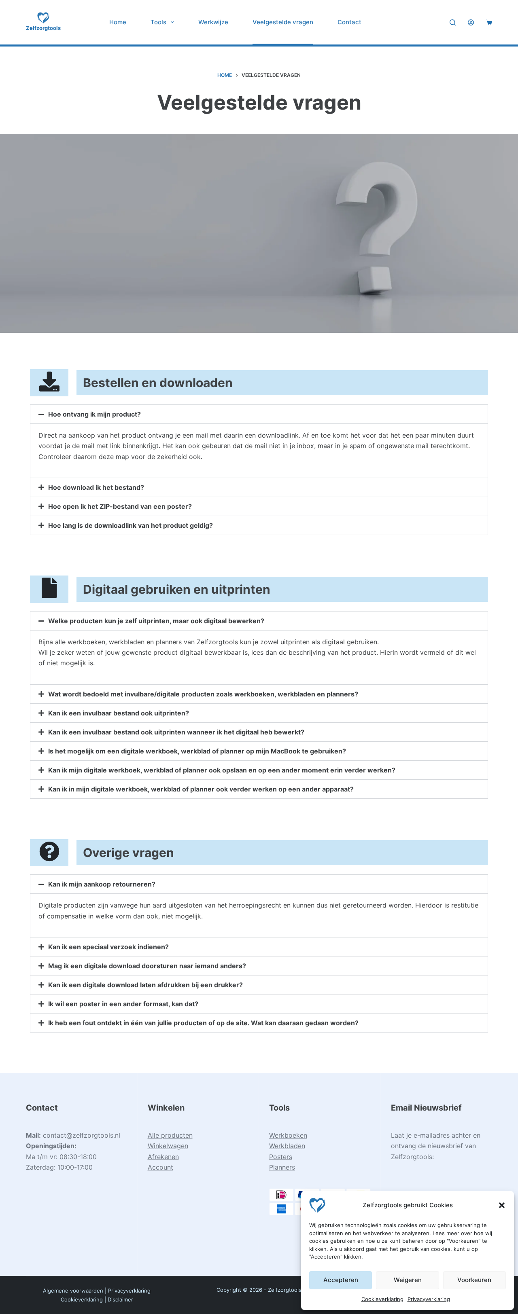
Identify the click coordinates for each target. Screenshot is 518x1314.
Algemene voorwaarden (73, 1290)
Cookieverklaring (382, 1299)
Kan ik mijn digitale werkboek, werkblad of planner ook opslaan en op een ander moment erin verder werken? (221, 770)
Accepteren (340, 1280)
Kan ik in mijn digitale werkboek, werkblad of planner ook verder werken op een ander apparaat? (201, 789)
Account (160, 1167)
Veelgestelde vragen (283, 22)
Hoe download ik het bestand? (96, 487)
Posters (280, 1157)
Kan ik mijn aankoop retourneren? (101, 884)
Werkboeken (288, 1135)
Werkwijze (213, 22)
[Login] (471, 22)
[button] (502, 1205)
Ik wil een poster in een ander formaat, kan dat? (123, 1004)
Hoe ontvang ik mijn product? (94, 414)
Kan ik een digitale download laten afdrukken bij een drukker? (145, 985)
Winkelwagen (168, 1146)
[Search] (453, 22)
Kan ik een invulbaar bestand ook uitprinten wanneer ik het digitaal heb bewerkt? (176, 732)
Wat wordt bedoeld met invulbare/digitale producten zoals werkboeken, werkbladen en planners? (203, 694)
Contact (349, 22)
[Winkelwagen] (489, 22)
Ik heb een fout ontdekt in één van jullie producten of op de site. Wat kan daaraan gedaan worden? (203, 1023)
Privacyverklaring (429, 1299)
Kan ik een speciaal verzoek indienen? (108, 947)
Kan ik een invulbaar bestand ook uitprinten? (118, 713)
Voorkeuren (474, 1280)
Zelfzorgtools (43, 28)
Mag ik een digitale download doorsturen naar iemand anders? (147, 966)
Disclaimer (120, 1299)
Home (117, 22)
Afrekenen (163, 1157)
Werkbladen (287, 1146)
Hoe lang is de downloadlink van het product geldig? (130, 525)
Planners (282, 1167)
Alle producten (170, 1135)
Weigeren (408, 1280)
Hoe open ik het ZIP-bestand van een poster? (120, 506)
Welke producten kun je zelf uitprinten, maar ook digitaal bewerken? (156, 621)
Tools (158, 22)
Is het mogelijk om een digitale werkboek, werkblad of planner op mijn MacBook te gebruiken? (197, 751)
